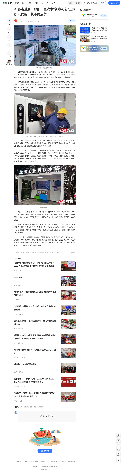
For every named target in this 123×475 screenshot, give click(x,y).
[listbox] (45, 330)
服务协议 (31, 461)
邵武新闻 (16, 386)
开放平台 (42, 461)
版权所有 (47, 469)
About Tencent (23, 461)
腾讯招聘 (53, 461)
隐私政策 (36, 461)
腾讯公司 (43, 469)
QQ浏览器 (64, 461)
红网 (15, 270)
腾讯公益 (58, 461)
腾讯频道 (70, 461)
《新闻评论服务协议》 (38, 407)
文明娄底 (16, 299)
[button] (103, 15)
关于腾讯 (17, 461)
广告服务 (47, 461)
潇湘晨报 (16, 357)
